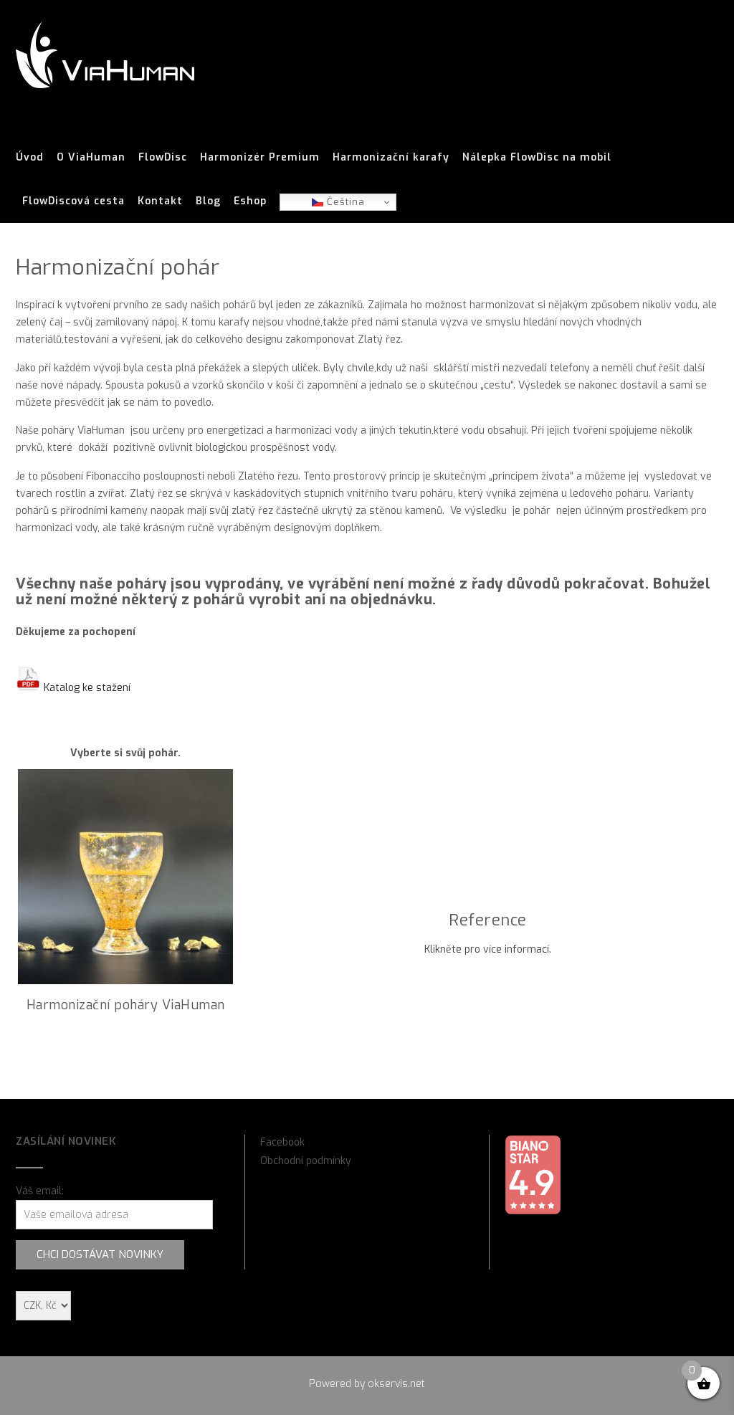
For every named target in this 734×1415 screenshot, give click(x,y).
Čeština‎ (344, 202)
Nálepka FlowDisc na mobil (536, 157)
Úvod (30, 157)
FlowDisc (162, 157)
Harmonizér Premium (260, 157)
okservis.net (396, 1384)
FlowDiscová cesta (73, 201)
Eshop (250, 201)
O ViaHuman (91, 157)
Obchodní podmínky (305, 1161)
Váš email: (40, 1191)
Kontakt (160, 201)
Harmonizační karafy (391, 157)
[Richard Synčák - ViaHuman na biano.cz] (532, 1212)
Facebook (282, 1142)
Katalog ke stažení (85, 688)
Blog (208, 201)
